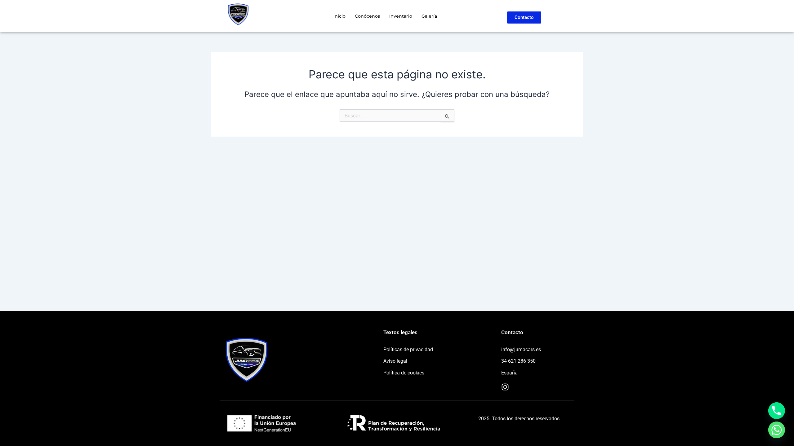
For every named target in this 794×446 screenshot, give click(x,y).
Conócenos (367, 16)
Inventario (400, 16)
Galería (429, 16)
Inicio (339, 16)
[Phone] (776, 410)
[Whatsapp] (776, 430)
